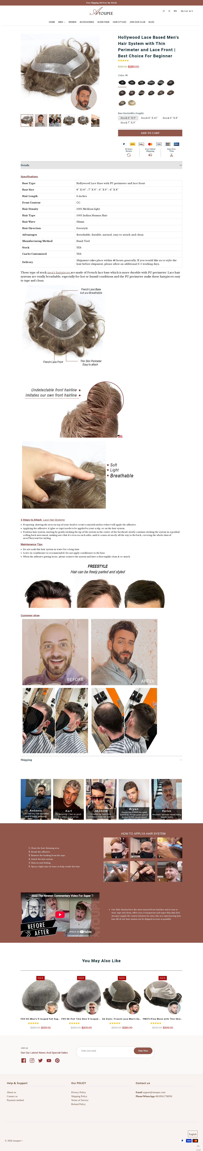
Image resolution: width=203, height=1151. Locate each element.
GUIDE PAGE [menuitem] (103, 22)
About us (11, 1092)
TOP (198, 1146)
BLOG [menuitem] (151, 22)
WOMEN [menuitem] (72, 22)
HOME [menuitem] (52, 22)
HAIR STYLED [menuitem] (119, 22)
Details (25, 165)
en (175, 11)
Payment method (15, 1100)
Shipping (26, 759)
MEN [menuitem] (60, 22)
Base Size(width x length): (131, 113)
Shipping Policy (79, 1096)
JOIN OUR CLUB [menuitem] (137, 22)
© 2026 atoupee (13, 1140)
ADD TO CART (150, 133)
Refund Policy (78, 1104)
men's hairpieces (58, 272)
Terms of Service (79, 1100)
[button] (95, 73)
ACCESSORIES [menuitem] (87, 22)
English (193, 1134)
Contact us (12, 1096)
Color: (122, 75)
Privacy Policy (78, 1092)
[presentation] (179, 996)
